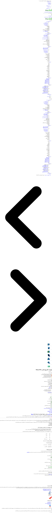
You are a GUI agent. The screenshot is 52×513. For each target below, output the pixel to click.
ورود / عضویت (48, 5)
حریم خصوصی (49, 502)
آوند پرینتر (35, 508)
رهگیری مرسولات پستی (48, 503)
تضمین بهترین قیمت (49, 403)
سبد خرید (48, 96)
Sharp (32, 414)
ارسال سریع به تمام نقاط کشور (48, 405)
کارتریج (49, 414)
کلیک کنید (28, 452)
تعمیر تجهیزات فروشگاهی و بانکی (47, 489)
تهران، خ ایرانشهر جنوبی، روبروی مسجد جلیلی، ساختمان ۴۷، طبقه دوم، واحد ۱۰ (42, 473)
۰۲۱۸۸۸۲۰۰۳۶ (49, 1)
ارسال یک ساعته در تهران (49, 407)
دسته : (51, 387)
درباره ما (50, 3)
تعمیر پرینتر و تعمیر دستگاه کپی (47, 490)
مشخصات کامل (49, 392)
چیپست (49, 387)
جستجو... (51, 13)
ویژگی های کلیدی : (50, 388)
